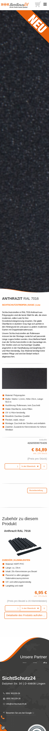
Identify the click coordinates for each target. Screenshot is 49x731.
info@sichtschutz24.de (16, 704)
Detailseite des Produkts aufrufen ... (25, 615)
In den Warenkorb (28, 466)
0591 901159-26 (12, 693)
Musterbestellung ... (37, 490)
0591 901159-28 (12, 698)
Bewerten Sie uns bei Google (18, 713)
